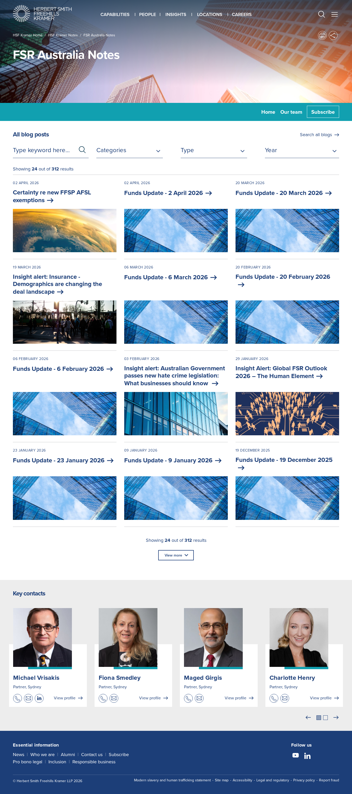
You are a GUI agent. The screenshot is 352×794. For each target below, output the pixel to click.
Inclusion (57, 761)
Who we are (42, 754)
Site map (222, 780)
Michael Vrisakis (36, 677)
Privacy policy (304, 780)
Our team (291, 112)
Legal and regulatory (272, 780)
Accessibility (242, 780)
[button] (321, 15)
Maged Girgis (203, 677)
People (147, 14)
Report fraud (329, 780)
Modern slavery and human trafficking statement (172, 780)
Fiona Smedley (119, 677)
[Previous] (308, 718)
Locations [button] (209, 14)
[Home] (49, 13)
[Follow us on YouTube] (295, 756)
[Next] (336, 718)
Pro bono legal (27, 761)
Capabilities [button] (115, 14)
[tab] (318, 717)
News (18, 754)
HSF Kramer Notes (63, 35)
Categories (111, 149)
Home (268, 112)
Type (187, 149)
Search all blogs (316, 134)
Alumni (68, 754)
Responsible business (93, 761)
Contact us (92, 754)
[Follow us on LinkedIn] (307, 756)
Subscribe (323, 112)
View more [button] (173, 555)
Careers (242, 14)
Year (271, 149)
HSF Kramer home (28, 35)
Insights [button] (175, 14)
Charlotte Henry (292, 677)
